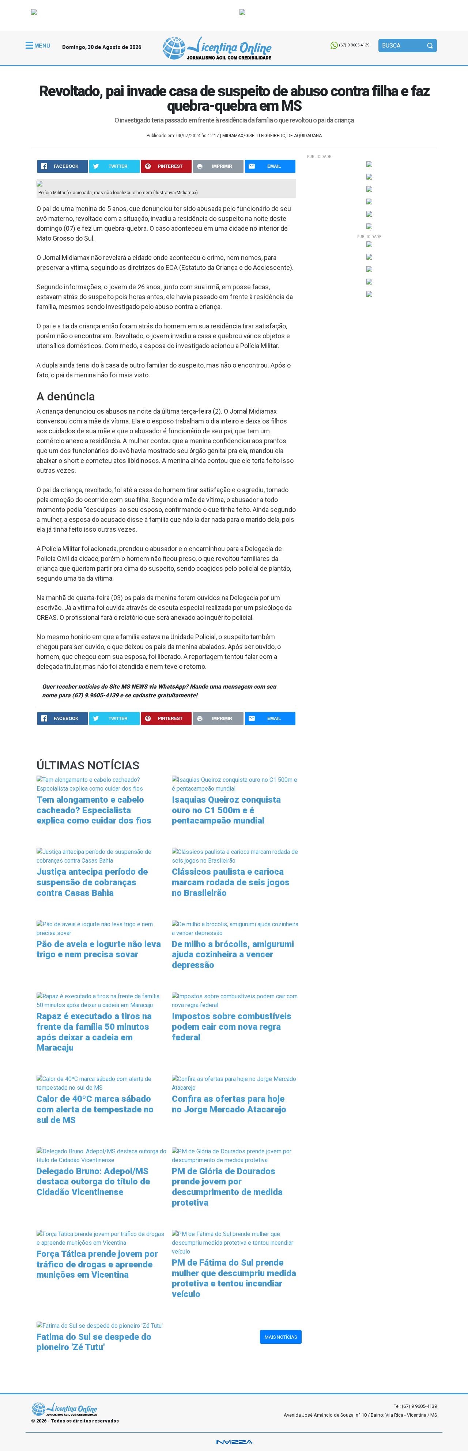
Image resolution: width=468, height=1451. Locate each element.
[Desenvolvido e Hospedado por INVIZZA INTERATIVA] (234, 1441)
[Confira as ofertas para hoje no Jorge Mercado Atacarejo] (237, 1082)
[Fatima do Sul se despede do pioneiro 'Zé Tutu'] (100, 1325)
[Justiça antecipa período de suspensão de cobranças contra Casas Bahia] (101, 855)
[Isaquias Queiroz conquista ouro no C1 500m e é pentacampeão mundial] (237, 783)
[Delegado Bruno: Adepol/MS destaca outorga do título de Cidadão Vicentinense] (101, 1155)
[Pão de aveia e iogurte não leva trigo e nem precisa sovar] (101, 928)
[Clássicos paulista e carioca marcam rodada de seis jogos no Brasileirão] (237, 855)
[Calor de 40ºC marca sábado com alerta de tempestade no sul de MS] (101, 1082)
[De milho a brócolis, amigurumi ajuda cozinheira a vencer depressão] (237, 928)
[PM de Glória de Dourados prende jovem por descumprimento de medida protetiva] (237, 1155)
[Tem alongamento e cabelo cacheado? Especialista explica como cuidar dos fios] (101, 783)
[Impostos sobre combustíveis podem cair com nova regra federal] (237, 1000)
